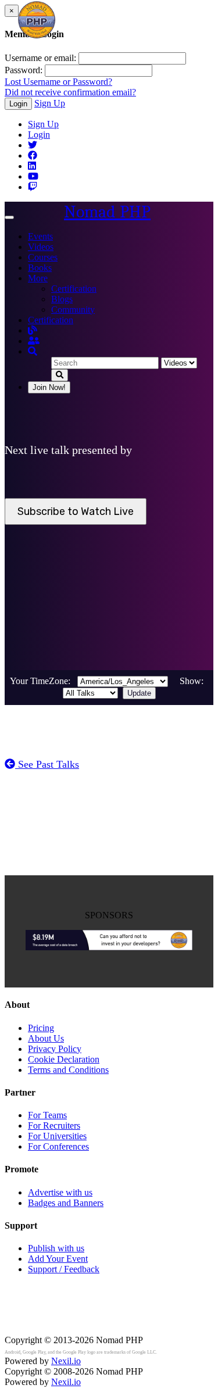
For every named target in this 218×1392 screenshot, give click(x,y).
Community (73, 309)
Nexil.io (66, 1361)
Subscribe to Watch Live (75, 511)
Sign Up (49, 103)
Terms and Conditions (68, 1070)
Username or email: (40, 58)
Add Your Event (58, 1259)
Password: (23, 70)
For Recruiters (54, 1125)
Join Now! (49, 387)
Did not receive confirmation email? (70, 92)
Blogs (62, 299)
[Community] (34, 341)
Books (40, 268)
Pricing (41, 1028)
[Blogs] (32, 330)
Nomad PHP (107, 212)
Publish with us (56, 1248)
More (38, 278)
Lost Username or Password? (58, 82)
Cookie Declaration (63, 1059)
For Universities (57, 1136)
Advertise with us (60, 1192)
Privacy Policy (54, 1049)
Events (40, 236)
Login (18, 103)
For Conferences (58, 1146)
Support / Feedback (63, 1269)
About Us (46, 1038)
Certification (74, 289)
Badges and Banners (65, 1203)
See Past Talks (47, 764)
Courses (43, 257)
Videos (40, 247)
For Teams (47, 1115)
